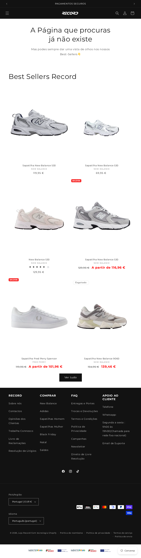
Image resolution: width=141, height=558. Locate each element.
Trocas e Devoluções (84, 411)
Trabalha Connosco (21, 430)
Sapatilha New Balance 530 (39, 165)
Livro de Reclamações (17, 441)
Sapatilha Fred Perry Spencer (39, 358)
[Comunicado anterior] (6, 4)
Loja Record (24, 533)
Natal (43, 442)
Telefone (107, 406)
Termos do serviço (122, 533)
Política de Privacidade (78, 428)
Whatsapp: (109, 414)
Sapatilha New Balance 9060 (102, 358)
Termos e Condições (84, 418)
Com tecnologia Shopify (44, 533)
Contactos (15, 411)
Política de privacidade (98, 533)
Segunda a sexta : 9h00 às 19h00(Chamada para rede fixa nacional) (116, 429)
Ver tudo (70, 377)
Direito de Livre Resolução (81, 456)
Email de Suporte (113, 443)
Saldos (44, 450)
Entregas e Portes (82, 403)
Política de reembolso (71, 533)
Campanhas (78, 438)
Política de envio (123, 536)
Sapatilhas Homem (52, 418)
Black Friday (48, 434)
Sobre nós (15, 403)
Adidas (44, 411)
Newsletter (78, 446)
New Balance (48, 403)
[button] (7, 13)
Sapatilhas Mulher (51, 426)
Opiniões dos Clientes (17, 421)
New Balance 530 (39, 259)
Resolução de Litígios (22, 450)
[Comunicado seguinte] (134, 4)
